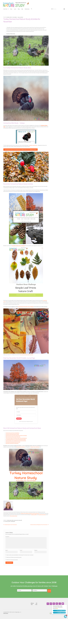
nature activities (7, 521)
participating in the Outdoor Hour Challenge (25, 306)
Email (21, 550)
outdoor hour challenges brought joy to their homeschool (30, 513)
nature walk (20, 520)
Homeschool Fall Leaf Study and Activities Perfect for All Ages (16, 435)
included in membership (33, 145)
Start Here (5, 9)
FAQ (36, 603)
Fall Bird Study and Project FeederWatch (12, 432)
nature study (16, 520)
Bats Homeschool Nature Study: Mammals (13, 436)
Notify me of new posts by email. (12, 559)
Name (6, 550)
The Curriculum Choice (13, 515)
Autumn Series (9, 520)
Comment (7, 536)
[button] (31, 9)
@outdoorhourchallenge (20, 446)
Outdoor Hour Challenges (35, 446)
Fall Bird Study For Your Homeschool (10, 524)
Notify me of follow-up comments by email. (14, 557)
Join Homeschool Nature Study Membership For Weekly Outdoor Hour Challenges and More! (20, 149)
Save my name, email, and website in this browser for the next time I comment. (20, 554)
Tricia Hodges (14, 17)
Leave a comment (20, 17)
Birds (12, 520)
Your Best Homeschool (41, 514)
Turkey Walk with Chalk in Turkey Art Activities (26, 354)
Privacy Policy (5, 613)
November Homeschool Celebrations (12, 443)
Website (35, 550)
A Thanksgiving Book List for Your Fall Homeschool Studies (16, 439)
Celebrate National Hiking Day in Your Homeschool (38, 524)
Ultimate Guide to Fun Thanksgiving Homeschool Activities (16, 440)
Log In (15, 9)
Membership (27, 9)
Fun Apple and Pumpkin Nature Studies (12, 434)
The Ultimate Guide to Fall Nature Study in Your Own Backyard (16, 438)
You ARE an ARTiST (34, 514)
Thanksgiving (13, 521)
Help (22, 9)
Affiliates (32, 603)
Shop (11, 9)
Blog (19, 9)
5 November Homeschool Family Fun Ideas (13, 441)
